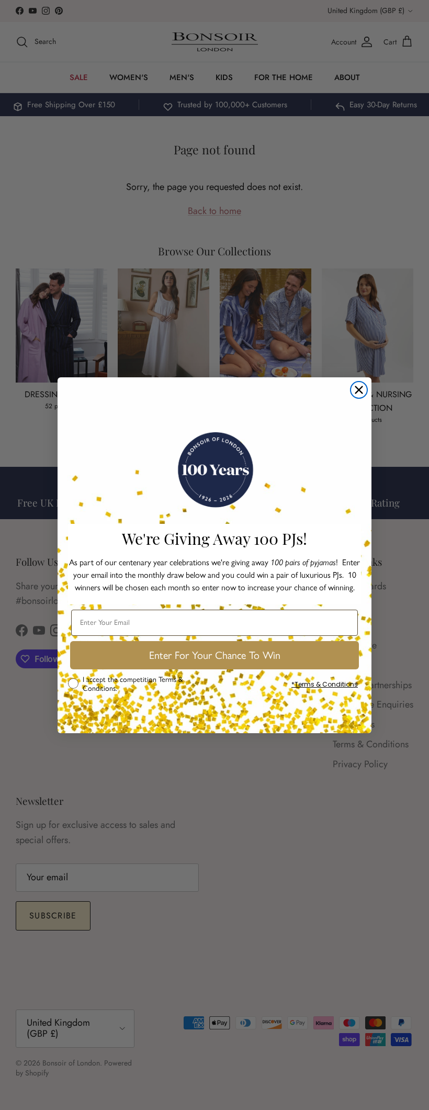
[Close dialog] (359, 390)
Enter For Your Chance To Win (214, 655)
